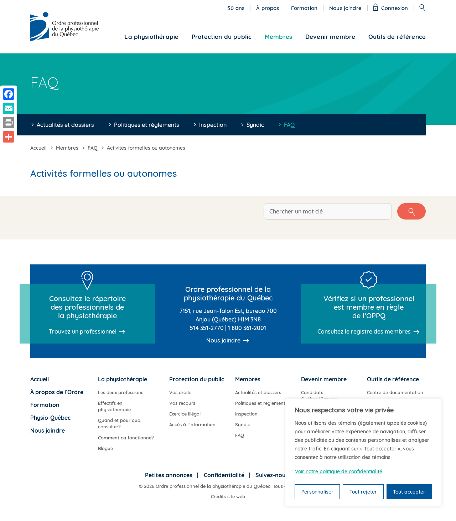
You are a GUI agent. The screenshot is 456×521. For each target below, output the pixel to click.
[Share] (8, 137)
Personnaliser (317, 492)
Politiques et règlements (146, 124)
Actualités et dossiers (65, 124)
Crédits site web (228, 496)
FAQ (289, 124)
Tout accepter (409, 492)
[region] (363, 452)
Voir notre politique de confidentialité (338, 471)
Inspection (213, 124)
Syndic (255, 124)
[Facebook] (8, 94)
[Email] (8, 108)
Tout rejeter (363, 492)
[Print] (8, 122)
